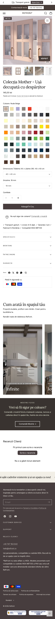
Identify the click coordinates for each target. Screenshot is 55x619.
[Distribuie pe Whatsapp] (21, 272)
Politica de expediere (26, 594)
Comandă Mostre (26, 424)
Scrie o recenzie (27, 453)
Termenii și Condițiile (30, 508)
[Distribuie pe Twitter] (13, 272)
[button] (4, 13)
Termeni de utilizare (9, 594)
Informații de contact (43, 594)
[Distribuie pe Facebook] (9, 272)
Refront (12, 606)
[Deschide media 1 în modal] (47, 20)
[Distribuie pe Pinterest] (17, 272)
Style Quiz (35, 2)
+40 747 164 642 (35, 8)
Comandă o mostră (39, 216)
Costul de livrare (22, 96)
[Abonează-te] (49, 502)
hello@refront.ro (9, 548)
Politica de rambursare (10, 591)
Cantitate (6, 192)
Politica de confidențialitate (30, 591)
